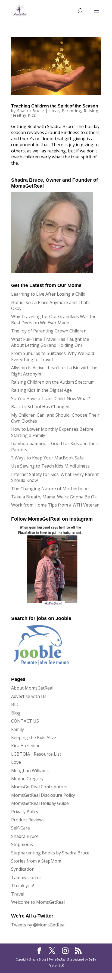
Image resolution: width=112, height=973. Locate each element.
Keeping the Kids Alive (33, 737)
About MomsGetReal (32, 688)
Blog (16, 713)
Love (54, 110)
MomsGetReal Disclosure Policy (43, 795)
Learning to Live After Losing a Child (48, 294)
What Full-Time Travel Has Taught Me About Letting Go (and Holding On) (50, 342)
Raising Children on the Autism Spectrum (53, 382)
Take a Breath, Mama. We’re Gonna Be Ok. (54, 497)
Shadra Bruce (30, 110)
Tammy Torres (26, 877)
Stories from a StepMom (36, 861)
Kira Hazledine (26, 746)
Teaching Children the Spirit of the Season (54, 106)
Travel (17, 894)
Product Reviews (28, 820)
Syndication (23, 869)
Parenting (71, 110)
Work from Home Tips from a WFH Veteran (55, 505)
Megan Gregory (27, 779)
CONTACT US (25, 721)
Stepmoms (22, 844)
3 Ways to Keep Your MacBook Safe (47, 458)
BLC (15, 704)
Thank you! (22, 886)
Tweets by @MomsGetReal (38, 925)
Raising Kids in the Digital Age (41, 390)
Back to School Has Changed (40, 407)
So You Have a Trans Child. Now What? (50, 398)
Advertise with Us (28, 696)
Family (17, 729)
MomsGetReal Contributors (39, 787)
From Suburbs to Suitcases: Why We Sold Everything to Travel (52, 356)
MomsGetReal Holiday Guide (40, 803)
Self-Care (20, 828)
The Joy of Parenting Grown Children (48, 331)
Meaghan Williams (30, 770)
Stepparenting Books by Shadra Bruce (50, 853)
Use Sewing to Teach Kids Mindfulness (50, 466)
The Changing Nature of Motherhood (50, 489)
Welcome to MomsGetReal (38, 902)
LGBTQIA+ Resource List (36, 754)
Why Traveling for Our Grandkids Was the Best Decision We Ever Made (54, 319)
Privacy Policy (24, 812)
